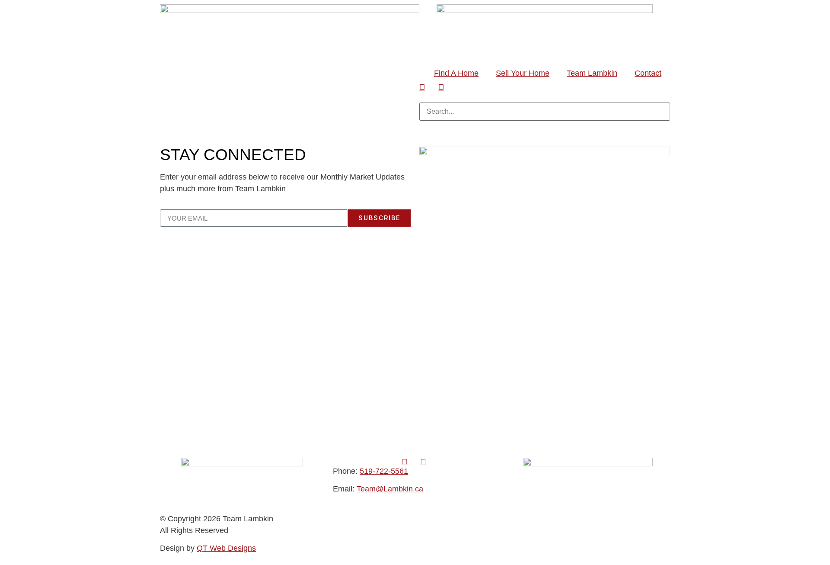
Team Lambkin (592, 73)
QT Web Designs (226, 548)
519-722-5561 (384, 471)
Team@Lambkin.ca (390, 489)
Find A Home (456, 73)
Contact (648, 73)
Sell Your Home (522, 73)
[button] (544, 97)
